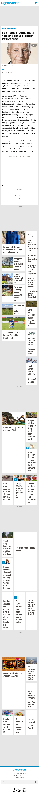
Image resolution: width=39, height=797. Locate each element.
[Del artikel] (7, 69)
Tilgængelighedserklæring (19, 777)
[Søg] (35, 782)
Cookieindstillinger (17, 775)
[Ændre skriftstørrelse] (3, 69)
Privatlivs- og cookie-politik (19, 773)
